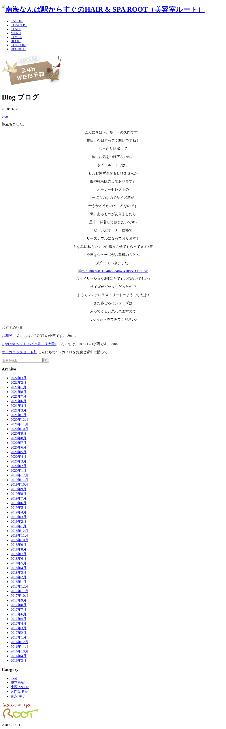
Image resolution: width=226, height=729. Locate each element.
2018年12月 (19, 531)
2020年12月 (19, 419)
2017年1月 (18, 637)
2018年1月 (18, 582)
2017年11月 (19, 591)
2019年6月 (18, 503)
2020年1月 (18, 470)
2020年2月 (18, 466)
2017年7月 (18, 609)
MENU (16, 33)
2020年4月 (18, 456)
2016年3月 (18, 660)
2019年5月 (18, 507)
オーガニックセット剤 (19, 352)
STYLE (16, 37)
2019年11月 (19, 480)
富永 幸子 (18, 696)
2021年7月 (18, 396)
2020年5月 (18, 452)
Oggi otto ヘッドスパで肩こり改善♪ (29, 344)
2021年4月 (18, 406)
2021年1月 (18, 415)
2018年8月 (18, 549)
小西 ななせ (20, 687)
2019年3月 (18, 517)
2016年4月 (18, 656)
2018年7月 (18, 554)
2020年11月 (19, 424)
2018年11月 (19, 535)
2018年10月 (19, 540)
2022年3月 (18, 378)
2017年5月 (18, 619)
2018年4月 (18, 568)
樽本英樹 (18, 682)
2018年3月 (18, 572)
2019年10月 (19, 484)
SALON (17, 21)
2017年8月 (18, 605)
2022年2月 (18, 382)
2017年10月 (19, 595)
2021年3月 (18, 410)
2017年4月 (18, 623)
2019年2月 (18, 521)
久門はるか (19, 691)
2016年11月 (19, 646)
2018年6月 (18, 558)
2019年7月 (18, 498)
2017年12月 (19, 586)
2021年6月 (18, 401)
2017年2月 (18, 633)
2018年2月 (18, 577)
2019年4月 (18, 512)
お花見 (7, 336)
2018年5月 (18, 563)
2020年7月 (18, 443)
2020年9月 (18, 433)
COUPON (18, 45)
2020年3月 (18, 461)
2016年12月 (19, 642)
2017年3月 (18, 628)
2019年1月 (18, 526)
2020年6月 (18, 447)
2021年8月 (18, 392)
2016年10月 (19, 651)
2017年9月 (18, 600)
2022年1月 (18, 387)
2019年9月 (18, 489)
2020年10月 (19, 429)
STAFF (16, 29)
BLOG (16, 41)
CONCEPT (19, 25)
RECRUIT (18, 49)
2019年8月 (18, 494)
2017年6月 (18, 614)
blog (5, 116)
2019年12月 (19, 475)
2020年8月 (18, 438)
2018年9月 (18, 545)
